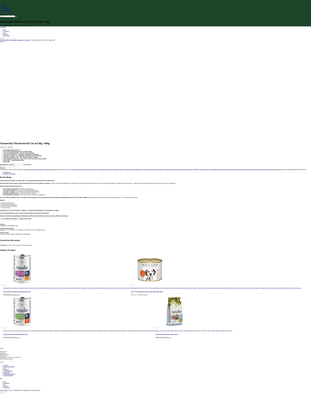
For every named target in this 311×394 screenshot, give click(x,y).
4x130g (68, 169)
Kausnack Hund (168, 169)
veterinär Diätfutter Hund (143, 330)
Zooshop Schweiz (278, 169)
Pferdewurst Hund (238, 169)
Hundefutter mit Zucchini (221, 288)
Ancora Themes (4, 390)
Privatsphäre (6, 372)
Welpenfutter (222, 330)
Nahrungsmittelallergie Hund (73, 288)
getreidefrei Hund (40, 288)
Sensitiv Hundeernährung (111, 288)
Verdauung (209, 330)
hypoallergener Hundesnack (150, 169)
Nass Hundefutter (83, 288)
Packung (2, 164)
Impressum (6, 369)
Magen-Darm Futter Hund (90, 330)
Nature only (190, 169)
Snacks (256, 169)
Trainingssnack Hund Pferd (266, 169)
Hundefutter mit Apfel (202, 288)
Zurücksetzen (27, 164)
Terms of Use (27, 390)
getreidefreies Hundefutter (176, 288)
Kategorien (6, 383)
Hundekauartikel (101, 169)
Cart (4, 384)
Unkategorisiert (55, 169)
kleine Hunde (180, 330)
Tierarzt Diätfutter (120, 288)
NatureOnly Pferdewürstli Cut (201, 169)
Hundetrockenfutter (174, 330)
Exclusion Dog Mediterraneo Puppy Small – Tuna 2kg (167, 334)
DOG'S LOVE (143, 288)
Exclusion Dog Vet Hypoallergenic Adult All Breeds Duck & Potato (17, 291)
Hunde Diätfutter (44, 330)
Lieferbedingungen (8, 375)
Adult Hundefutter (6, 288)
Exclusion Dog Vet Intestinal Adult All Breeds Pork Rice (18, 330)
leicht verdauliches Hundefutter (78, 330)
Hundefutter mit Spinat (211, 288)
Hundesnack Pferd (129, 169)
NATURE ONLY (291, 169)
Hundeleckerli (109, 169)
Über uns (5, 365)
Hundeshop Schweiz (119, 169)
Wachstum (217, 330)
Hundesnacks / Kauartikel (16, 40)
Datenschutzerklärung (8, 366)
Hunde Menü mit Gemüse (187, 288)
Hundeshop (6, 40)
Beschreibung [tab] (6, 172)
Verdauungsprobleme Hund (132, 330)
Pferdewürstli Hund (249, 169)
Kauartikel (160, 169)
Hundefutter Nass (53, 288)
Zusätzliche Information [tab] (9, 173)
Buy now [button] (18, 295)
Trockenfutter (203, 330)
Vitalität (213, 330)
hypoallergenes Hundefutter (62, 288)
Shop (4, 25)
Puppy (195, 330)
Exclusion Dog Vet (32, 288)
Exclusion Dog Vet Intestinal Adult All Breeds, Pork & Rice (15, 334)
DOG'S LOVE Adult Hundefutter (152, 288)
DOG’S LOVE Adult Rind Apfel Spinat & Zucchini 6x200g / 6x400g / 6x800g (147, 291)
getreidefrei (162, 330)
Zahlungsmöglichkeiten (9, 374)
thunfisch (198, 330)
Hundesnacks (138, 169)
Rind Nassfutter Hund (289, 288)
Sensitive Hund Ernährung (121, 330)
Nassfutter (89, 288)
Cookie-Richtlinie (7, 371)
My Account (6, 387)
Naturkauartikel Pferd (214, 169)
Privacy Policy (36, 390)
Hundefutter (93, 169)
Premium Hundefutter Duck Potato (98, 288)
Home (1, 25)
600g (72, 169)
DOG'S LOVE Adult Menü (165, 288)
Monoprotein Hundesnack (179, 169)
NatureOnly (27, 40)
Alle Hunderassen (14, 288)
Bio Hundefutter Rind (135, 288)
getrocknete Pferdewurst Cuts (81, 169)
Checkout (5, 386)
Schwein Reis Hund (112, 330)
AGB (4, 368)
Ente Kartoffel (21, 288)
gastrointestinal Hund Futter (35, 330)
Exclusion (26, 288)
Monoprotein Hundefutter (247, 288)
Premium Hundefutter (280, 288)
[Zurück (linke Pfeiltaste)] (0, 393)
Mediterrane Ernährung (188, 330)
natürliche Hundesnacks (227, 169)
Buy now (3, 168)
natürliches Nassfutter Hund (270, 288)
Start (1, 40)
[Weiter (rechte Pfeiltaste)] (2, 393)
